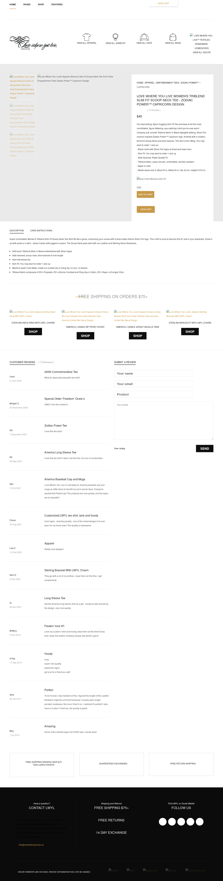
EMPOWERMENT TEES (167, 82)
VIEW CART (163, 3)
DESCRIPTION (17, 230)
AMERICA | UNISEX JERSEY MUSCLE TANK (137, 326)
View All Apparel (87, 42)
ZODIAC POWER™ (190, 82)
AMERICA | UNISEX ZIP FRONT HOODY (85, 326)
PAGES (26, 4)
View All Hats (144, 42)
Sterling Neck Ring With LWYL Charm (33, 322)
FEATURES (57, 4)
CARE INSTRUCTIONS (41, 230)
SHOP (33, 331)
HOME (140, 82)
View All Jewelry (115, 42)
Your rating (119, 448)
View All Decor (202, 52)
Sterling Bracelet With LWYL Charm (190, 322)
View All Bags (173, 42)
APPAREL (149, 82)
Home (13, 4)
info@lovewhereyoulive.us (31, 844)
